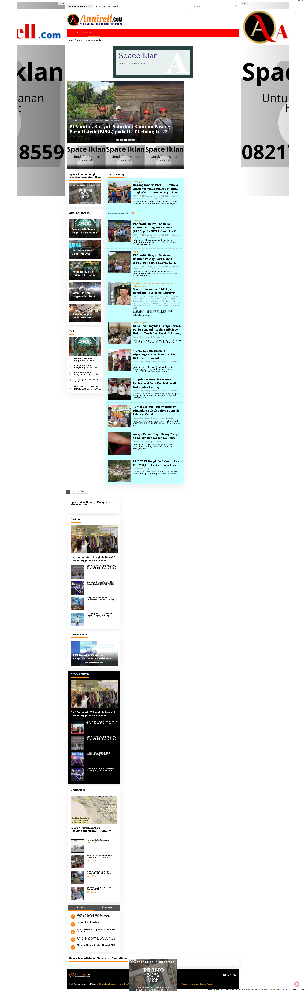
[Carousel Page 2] (121, 140)
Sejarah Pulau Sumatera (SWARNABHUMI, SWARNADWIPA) (92, 829)
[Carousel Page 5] (133, 140)
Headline (92, 119)
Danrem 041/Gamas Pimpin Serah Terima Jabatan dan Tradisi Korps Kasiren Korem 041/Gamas (87, 360)
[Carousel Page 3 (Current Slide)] (94, 662)
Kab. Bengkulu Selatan (131, 119)
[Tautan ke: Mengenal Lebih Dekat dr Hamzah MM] (77, 893)
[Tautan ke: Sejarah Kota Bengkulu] (77, 846)
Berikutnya (82, 491)
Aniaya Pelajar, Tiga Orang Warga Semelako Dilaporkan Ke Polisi (156, 436)
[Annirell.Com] (95, 20)
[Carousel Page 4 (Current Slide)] (129, 140)
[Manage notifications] (296, 984)
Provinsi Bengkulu (150, 121)
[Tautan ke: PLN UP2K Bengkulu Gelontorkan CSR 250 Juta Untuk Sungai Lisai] (119, 470)
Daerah (85, 119)
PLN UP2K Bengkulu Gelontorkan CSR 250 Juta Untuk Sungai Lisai (156, 463)
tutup (61, 3)
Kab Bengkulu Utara (103, 119)
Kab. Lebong (166, 196)
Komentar (107, 907)
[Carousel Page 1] (117, 140)
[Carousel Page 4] (97, 662)
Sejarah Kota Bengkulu (97, 840)
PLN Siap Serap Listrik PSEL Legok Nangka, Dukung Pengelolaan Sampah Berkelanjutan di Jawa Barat (100, 614)
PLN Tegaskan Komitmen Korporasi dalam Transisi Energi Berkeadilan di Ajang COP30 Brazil (93, 657)
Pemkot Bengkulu (152, 283)
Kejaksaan (137, 283)
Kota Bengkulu (106, 121)
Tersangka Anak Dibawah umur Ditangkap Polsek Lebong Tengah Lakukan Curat (156, 410)
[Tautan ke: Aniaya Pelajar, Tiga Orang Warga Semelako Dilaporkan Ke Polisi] (119, 443)
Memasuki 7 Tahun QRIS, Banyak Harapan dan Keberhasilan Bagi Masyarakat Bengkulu (101, 754)
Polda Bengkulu (140, 286)
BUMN (136, 182)
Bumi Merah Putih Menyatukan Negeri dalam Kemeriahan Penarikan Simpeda (87, 374)
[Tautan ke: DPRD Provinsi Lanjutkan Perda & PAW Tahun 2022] (77, 861)
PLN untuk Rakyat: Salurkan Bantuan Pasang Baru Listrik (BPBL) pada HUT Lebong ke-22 (155, 227)
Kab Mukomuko (116, 119)
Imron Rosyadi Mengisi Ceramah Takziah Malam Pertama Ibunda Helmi (98, 872)
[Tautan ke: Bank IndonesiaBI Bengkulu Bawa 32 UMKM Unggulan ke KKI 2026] (94, 539)
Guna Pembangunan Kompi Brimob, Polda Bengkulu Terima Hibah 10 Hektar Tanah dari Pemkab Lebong (157, 329)
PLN (142, 182)
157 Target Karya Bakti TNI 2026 (87, 381)
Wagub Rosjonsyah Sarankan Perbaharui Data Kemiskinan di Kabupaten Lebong (154, 383)
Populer (81, 907)
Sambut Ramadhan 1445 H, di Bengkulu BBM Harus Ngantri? (119, 129)
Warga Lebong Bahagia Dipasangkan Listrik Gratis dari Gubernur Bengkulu (154, 354)
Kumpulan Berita (130, 121)
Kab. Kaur (160, 119)
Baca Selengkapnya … (143, 244)
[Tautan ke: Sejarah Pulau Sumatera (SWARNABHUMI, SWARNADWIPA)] (94, 810)
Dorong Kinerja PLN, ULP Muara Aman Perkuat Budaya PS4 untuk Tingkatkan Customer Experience (156, 188)
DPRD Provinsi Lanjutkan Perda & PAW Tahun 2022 (99, 857)
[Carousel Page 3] (125, 140)
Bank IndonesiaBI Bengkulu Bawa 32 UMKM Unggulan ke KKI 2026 (86, 367)
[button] (236, 6)
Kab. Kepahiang (169, 119)
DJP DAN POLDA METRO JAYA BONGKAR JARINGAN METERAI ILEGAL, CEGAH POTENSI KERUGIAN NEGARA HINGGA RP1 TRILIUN (87, 387)
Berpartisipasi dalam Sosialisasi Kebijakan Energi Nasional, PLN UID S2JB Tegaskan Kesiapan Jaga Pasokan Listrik (100, 599)
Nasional (140, 121)
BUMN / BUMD (139, 196)
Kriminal (154, 418)
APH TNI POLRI (76, 119)
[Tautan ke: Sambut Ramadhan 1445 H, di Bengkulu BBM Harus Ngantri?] (125, 112)
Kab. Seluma (95, 121)
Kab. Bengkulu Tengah (148, 119)
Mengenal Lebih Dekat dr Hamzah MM (98, 888)
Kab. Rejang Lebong (83, 121)
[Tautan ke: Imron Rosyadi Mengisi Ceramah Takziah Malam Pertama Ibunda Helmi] (77, 877)
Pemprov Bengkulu (169, 283)
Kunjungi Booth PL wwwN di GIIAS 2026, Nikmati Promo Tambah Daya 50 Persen (100, 583)
